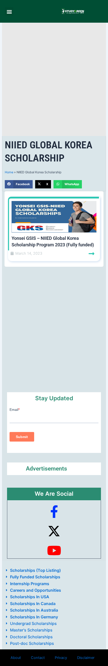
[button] (9, 11)
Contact (38, 657)
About (16, 657)
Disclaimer (85, 657)
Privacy (61, 657)
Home (9, 172)
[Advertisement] (54, 79)
